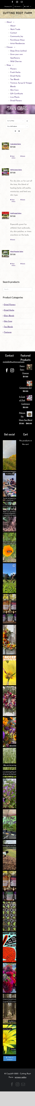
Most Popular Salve (16, 251)
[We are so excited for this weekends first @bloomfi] (9, 824)
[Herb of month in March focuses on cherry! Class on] (9, 1009)
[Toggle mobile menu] (31, 15)
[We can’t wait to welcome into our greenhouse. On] (9, 486)
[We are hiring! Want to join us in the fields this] (9, 578)
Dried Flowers (9, 305)
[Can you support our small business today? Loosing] (9, 947)
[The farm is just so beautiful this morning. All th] (9, 793)
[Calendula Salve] (5, 146)
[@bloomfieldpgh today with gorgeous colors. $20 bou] (9, 732)
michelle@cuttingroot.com (13, 362)
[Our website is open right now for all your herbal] (9, 609)
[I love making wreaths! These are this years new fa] (9, 701)
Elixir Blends (9, 316)
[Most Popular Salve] (5, 253)
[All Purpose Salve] (5, 172)
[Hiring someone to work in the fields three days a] (9, 455)
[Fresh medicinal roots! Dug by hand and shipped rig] (9, 517)
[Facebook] (7, 370)
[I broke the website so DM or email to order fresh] (9, 763)
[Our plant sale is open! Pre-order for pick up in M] (9, 916)
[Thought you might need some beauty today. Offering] (9, 978)
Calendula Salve (15, 144)
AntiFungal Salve (15, 213)
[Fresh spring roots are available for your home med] (9, 855)
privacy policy (20, 1077)
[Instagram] (12, 370)
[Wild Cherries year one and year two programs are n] (9, 670)
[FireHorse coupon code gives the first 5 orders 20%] (9, 547)
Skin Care (8, 321)
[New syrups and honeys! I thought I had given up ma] (9, 886)
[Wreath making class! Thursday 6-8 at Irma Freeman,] (9, 640)
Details (23, 156)
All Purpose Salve (16, 170)
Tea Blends (8, 327)
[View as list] (19, 131)
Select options (13, 157)
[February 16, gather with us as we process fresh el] (9, 1039)
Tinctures (7, 332)
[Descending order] (27, 121)
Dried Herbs (9, 310)
